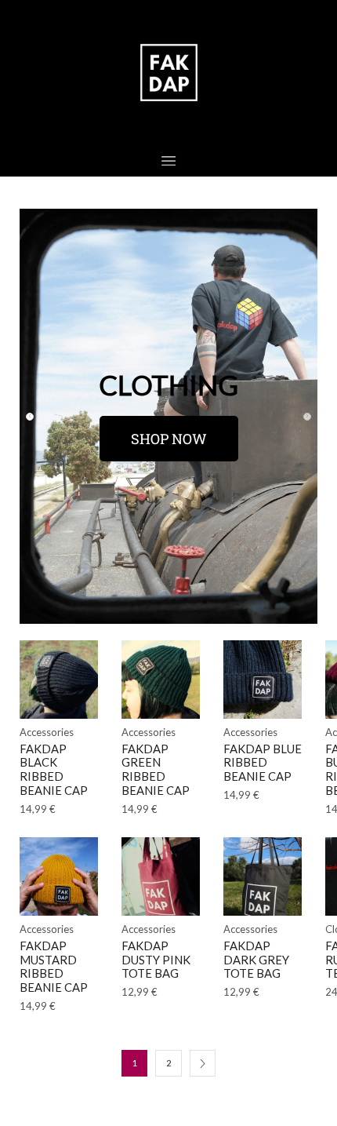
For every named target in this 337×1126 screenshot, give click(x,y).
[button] (30, 417)
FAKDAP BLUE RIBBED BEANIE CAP (262, 763)
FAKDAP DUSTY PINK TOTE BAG (155, 959)
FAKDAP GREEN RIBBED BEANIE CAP (155, 769)
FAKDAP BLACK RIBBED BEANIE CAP (54, 769)
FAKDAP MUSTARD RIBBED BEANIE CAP (54, 966)
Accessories (47, 732)
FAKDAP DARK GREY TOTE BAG (256, 959)
